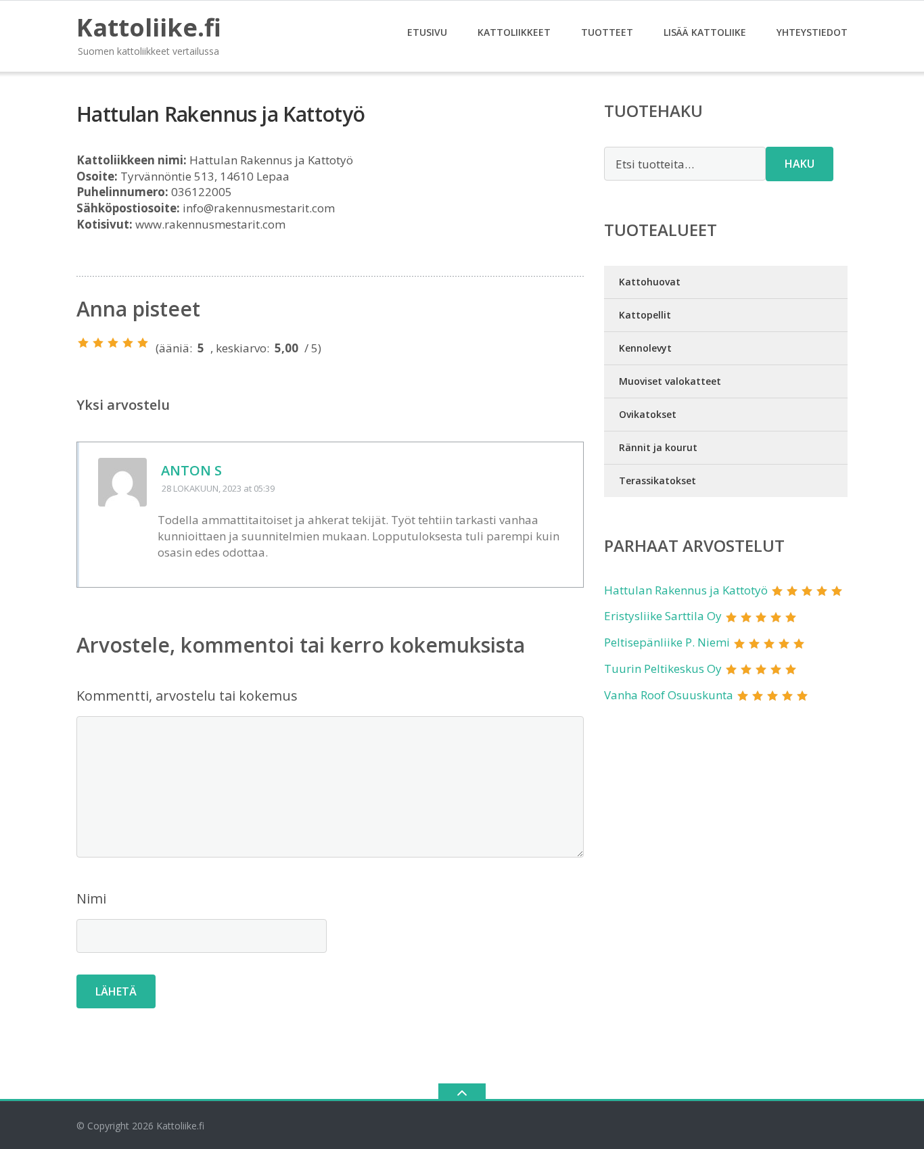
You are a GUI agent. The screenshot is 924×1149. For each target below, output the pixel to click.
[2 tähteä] (98, 343)
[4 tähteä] (128, 343)
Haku (799, 163)
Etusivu (427, 32)
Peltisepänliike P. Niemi (667, 642)
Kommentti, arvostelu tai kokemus (187, 695)
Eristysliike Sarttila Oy (663, 616)
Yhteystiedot (812, 32)
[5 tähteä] (142, 343)
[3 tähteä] (113, 343)
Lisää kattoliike (705, 32)
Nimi (91, 898)
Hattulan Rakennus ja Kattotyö (686, 590)
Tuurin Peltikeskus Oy (663, 668)
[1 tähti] (83, 343)
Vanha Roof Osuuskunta (668, 695)
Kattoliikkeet (514, 32)
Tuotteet (607, 32)
